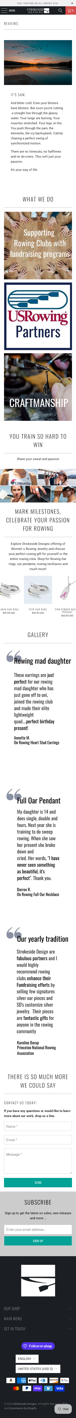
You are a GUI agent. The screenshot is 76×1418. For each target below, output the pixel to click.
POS (65, 1403)
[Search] (60, 10)
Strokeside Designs (25, 1403)
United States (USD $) (35, 1369)
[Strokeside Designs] (38, 10)
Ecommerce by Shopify (23, 1408)
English (24, 1359)
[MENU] (2, 10)
